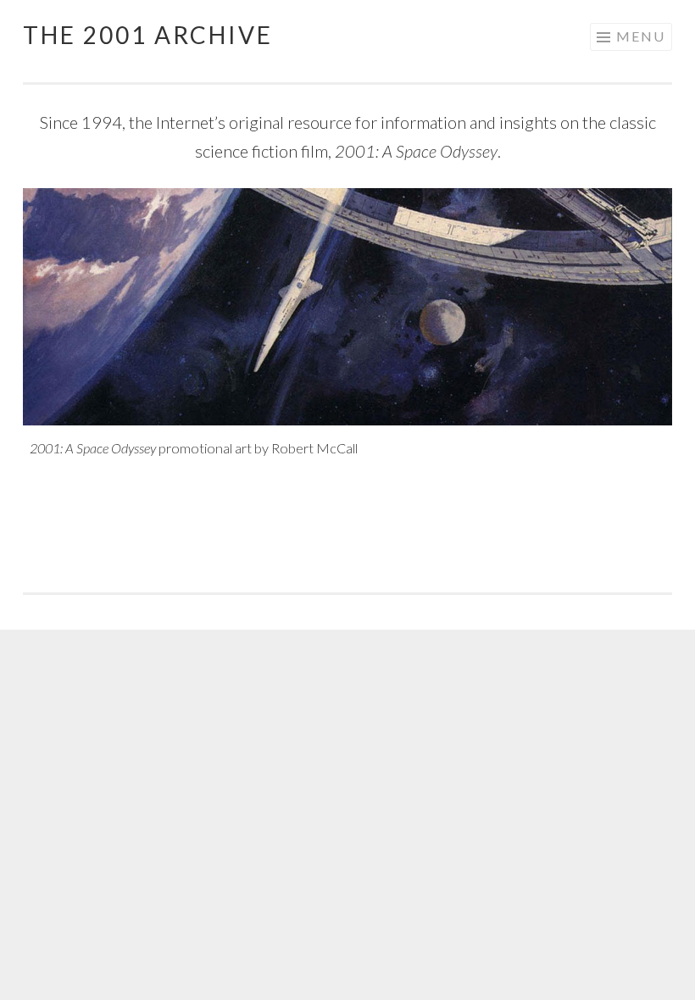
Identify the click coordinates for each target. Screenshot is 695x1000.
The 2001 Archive (148, 34)
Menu (640, 36)
